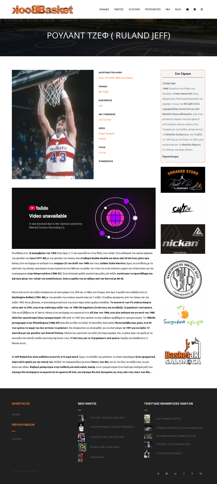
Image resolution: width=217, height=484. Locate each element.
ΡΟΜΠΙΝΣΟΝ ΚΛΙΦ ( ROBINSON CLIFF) (176, 436)
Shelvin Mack (97, 457)
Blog (178, 9)
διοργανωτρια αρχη (110, 72)
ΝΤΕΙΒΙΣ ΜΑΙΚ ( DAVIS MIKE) (104, 447)
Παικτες (119, 9)
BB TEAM (104, 91)
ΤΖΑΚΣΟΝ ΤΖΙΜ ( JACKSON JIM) (107, 437)
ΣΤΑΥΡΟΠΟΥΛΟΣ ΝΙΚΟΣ (169, 453)
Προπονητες (153, 9)
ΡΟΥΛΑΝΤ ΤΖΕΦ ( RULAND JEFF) (107, 417)
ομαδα (103, 86)
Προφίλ (16, 414)
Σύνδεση (16, 438)
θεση (102, 128)
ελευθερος (105, 100)
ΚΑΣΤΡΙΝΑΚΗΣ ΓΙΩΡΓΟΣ (169, 418)
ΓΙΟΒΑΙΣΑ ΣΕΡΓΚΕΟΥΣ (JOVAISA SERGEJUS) (179, 428)
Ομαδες (104, 9)
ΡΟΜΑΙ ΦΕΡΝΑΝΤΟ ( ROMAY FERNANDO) (112, 426)
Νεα (168, 9)
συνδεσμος (106, 161)
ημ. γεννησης (107, 114)
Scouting (134, 9)
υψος (102, 147)
